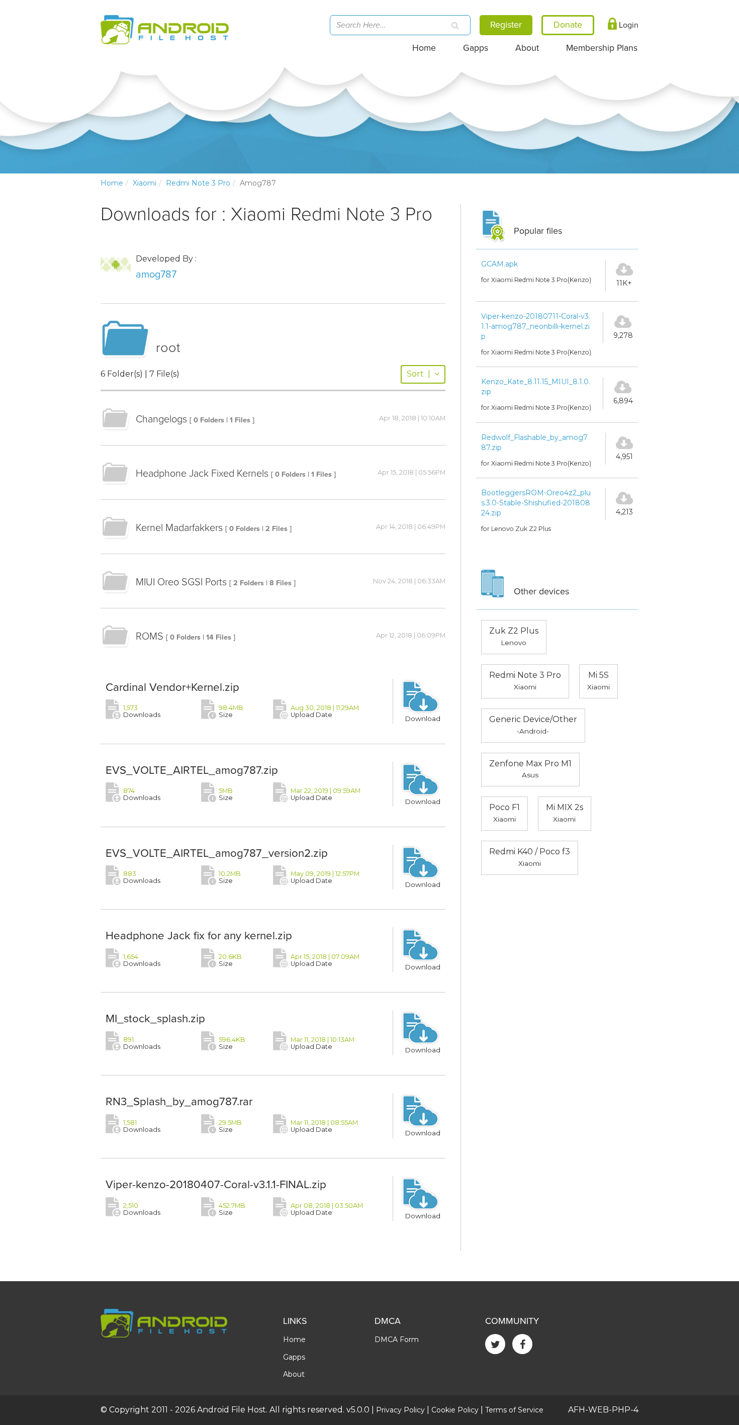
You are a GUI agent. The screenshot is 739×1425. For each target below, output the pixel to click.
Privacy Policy (400, 1409)
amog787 (156, 275)
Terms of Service (514, 1409)
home (112, 183)
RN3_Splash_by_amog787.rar (179, 1101)
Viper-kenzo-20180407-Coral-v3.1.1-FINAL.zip (216, 1184)
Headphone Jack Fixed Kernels (202, 474)
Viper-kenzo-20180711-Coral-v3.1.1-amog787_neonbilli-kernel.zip (535, 326)
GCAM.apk (499, 264)
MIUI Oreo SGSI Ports (181, 582)
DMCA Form (397, 1339)
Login (627, 25)
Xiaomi (144, 183)
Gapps (475, 48)
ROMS (149, 637)
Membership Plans (601, 48)
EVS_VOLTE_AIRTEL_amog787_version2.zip (217, 853)
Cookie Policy (455, 1409)
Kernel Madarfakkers (179, 528)
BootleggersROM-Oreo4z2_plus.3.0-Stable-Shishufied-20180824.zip (536, 502)
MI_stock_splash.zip (155, 1018)
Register (506, 24)
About (527, 48)
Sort (418, 374)
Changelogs (161, 419)
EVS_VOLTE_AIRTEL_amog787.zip (192, 770)
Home (424, 48)
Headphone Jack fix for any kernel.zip (199, 935)
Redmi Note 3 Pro (198, 183)
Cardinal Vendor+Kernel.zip (172, 687)
